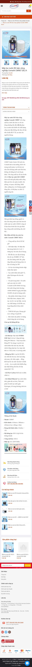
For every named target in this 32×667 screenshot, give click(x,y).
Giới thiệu (3, 577)
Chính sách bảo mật (6, 586)
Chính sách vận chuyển (6, 589)
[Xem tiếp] (4, 92)
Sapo (19, 665)
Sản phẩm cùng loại (9, 539)
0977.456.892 (10, 98)
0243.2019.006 (5, 612)
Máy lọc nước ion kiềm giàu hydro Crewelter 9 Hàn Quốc (16, 509)
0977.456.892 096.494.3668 (14, 622)
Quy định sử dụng (5, 593)
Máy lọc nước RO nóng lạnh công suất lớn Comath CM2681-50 (18, 493)
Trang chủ (3, 574)
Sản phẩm (3, 579)
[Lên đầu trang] (27, 663)
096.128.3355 (20, 98)
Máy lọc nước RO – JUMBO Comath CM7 (18, 517)
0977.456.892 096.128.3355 (15, 484)
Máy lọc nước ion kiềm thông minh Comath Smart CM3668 (16, 525)
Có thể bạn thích (8, 490)
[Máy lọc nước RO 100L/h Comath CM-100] (8, 547)
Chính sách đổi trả (5, 591)
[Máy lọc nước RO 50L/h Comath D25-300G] (23, 547)
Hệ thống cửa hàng (27, 1)
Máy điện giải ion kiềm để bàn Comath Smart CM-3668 (17, 501)
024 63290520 (4, 606)
